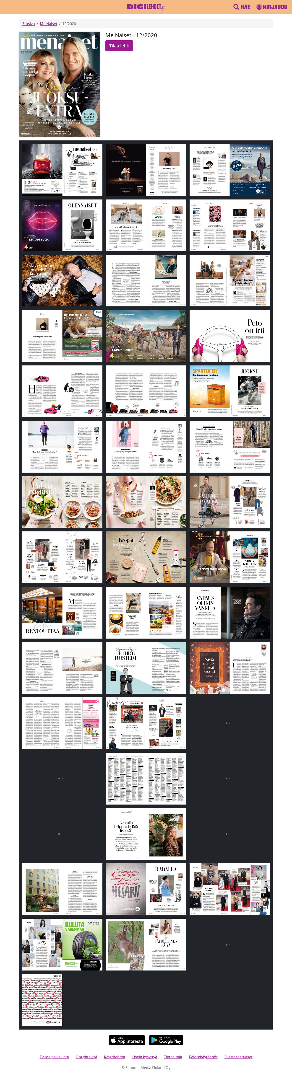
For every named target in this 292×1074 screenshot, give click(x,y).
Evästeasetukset (238, 1056)
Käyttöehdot (114, 1056)
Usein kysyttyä (144, 1056)
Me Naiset (48, 23)
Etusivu (28, 23)
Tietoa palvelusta (54, 1056)
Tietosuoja (173, 1056)
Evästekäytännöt (203, 1056)
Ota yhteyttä (86, 1056)
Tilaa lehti (119, 46)
